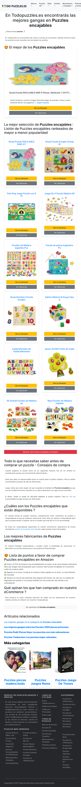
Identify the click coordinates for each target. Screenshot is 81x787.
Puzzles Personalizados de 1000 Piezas (12, 752)
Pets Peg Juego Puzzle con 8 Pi (21, 194)
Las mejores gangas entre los (36, 627)
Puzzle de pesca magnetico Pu (59, 246)
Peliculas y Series (49, 745)
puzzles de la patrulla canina (25, 529)
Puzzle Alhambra (30, 750)
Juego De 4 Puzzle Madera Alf (59, 193)
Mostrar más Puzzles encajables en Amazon (40, 452)
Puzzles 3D (46, 728)
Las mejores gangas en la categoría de (33, 622)
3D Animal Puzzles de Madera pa (22, 402)
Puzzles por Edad (49, 731)
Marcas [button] (34, 4)
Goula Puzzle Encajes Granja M (59, 142)
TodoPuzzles (49, 783)
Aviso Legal (46, 715)
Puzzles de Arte (69, 704)
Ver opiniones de (40, 607)
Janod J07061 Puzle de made (59, 349)
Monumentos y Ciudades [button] (67, 5)
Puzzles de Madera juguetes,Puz (21, 246)
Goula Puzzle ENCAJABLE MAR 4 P (21, 142)
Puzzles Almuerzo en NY (68, 759)
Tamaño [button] (57, 4)
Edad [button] (49, 4)
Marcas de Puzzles (49, 725)
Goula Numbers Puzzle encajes (21, 298)
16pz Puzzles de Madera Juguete (59, 402)
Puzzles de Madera (49, 748)
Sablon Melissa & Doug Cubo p (59, 298)
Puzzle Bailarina (12, 763)
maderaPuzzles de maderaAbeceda (21, 350)
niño (71, 497)
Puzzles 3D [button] (42, 5)
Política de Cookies (49, 706)
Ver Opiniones (40, 113)
